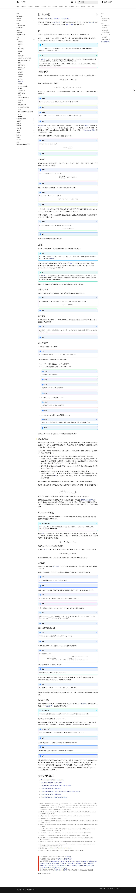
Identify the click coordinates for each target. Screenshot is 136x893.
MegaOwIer (49, 863)
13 (55, 475)
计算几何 (83, 6)
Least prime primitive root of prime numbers (60, 848)
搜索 (49, 6)
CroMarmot (43, 865)
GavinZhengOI (51, 865)
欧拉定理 (57, 19)
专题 (93, 6)
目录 (102, 14)
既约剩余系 (56, 22)
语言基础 (37, 6)
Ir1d (73, 861)
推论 (43, 612)
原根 (43, 253)
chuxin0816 (90, 863)
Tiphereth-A (78, 861)
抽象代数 (43, 59)
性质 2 (43, 112)
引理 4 (45, 419)
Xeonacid (56, 863)
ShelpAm (54, 868)
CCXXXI (84, 863)
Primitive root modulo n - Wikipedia (52, 780)
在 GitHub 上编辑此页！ (64, 859)
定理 (43, 297)
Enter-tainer (71, 863)
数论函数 (56, 566)
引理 (43, 577)
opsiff (92, 865)
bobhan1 (78, 863)
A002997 (83, 704)
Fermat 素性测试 (46, 706)
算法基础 (43, 6)
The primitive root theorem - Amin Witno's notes (56, 786)
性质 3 (43, 140)
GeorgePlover (61, 865)
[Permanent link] (42, 30)
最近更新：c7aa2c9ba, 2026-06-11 (110, 889)
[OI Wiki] (17, 2)
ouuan (42, 868)
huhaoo (74, 865)
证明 (43, 107)
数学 (66, 6)
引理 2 (45, 384)
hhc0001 (68, 865)
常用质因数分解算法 (87, 500)
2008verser (63, 863)
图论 (77, 6)
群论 (67, 24)
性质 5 (43, 221)
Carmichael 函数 (89, 130)
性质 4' (43, 192)
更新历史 (68, 857)
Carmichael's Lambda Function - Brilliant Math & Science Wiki (60, 791)
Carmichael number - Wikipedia (51, 794)
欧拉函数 (52, 258)
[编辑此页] (97, 14)
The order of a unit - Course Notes (51, 783)
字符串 (61, 6)
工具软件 (30, 6)
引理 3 (45, 402)
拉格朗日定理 (65, 19)
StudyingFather (87, 861)
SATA (65, 870)
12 (68, 473)
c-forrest (62, 861)
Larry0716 (80, 865)
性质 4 (43, 170)
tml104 (60, 868)
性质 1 (43, 98)
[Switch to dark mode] (75, 2)
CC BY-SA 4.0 (58, 870)
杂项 (89, 6)
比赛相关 (23, 6)
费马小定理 (48, 19)
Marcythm (87, 865)
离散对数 (91, 22)
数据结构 (71, 6)
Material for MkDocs (27, 891)
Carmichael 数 (45, 710)
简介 (18, 6)
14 (49, 728)
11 (64, 470)
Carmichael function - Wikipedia (51, 788)
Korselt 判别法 (46, 729)
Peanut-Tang (55, 861)
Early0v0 (68, 861)
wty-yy (65, 868)
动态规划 (55, 6)
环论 (72, 24)
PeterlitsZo (47, 868)
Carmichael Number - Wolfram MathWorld (54, 797)
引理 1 (45, 371)
